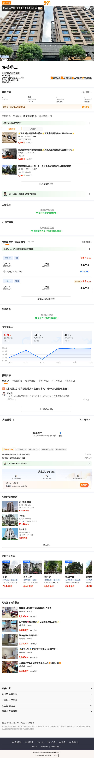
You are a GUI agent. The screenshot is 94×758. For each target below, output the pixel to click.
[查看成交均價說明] (23, 78)
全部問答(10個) (46, 409)
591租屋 (62, 742)
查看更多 (47, 545)
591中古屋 (51, 742)
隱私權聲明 (55, 747)
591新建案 (29, 742)
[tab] (12, 128)
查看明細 (84, 272)
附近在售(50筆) (46, 184)
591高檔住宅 (74, 742)
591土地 (40, 742)
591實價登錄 (17, 742)
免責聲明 (33, 747)
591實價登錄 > (7, 723)
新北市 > (16, 723)
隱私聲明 (47, 756)
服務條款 (44, 747)
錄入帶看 (85, 107)
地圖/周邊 (84, 420)
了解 (40, 8)
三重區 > (23, 723)
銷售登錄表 (86, 242)
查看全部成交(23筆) (46, 299)
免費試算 (84, 485)
